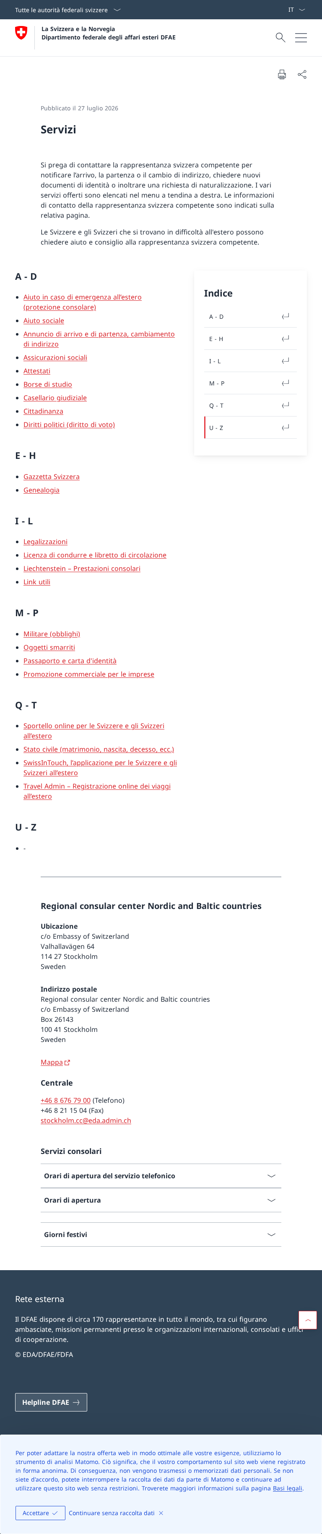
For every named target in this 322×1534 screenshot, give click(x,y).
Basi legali (287, 1488)
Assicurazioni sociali (55, 357)
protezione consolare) (61, 307)
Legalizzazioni (45, 541)
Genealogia (41, 490)
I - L (215, 361)
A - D (216, 316)
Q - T (216, 405)
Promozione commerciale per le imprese (88, 674)
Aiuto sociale (43, 320)
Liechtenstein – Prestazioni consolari (81, 568)
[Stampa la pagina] (282, 74)
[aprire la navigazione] (301, 37)
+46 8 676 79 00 (66, 1100)
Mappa (52, 1062)
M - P (216, 383)
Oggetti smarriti (49, 647)
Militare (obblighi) (51, 633)
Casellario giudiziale (55, 397)
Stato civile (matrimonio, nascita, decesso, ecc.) (98, 749)
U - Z (216, 428)
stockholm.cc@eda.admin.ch (86, 1120)
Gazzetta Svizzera (51, 476)
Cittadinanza (43, 411)
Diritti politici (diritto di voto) (69, 424)
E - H (216, 339)
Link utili (36, 581)
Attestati (36, 370)
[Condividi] (302, 74)
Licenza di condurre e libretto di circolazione (94, 555)
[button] (308, 1320)
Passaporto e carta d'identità (70, 660)
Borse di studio (47, 384)
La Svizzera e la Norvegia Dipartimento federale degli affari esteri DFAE (109, 33)
